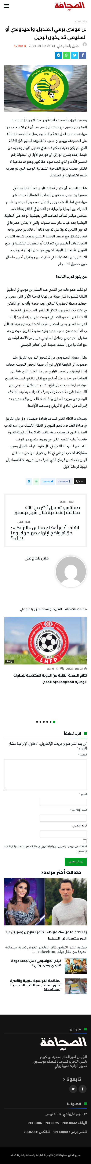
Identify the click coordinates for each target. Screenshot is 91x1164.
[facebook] (82, 56)
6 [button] (37, 722)
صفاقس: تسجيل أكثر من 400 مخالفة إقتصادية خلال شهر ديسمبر (47, 507)
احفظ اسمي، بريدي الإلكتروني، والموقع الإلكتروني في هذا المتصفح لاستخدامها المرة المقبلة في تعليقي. (45, 849)
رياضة (9, 661)
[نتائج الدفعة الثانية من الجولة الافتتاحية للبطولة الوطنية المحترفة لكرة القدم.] (45, 640)
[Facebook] (83, 1089)
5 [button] (40, 722)
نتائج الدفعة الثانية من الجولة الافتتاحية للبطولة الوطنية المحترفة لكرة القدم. (50, 678)
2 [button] (50, 722)
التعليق (82, 754)
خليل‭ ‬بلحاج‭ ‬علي (68, 46)
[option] (45, 651)
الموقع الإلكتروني (79, 825)
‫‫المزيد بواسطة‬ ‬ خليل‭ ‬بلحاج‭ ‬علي (41, 610)
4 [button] (44, 722)
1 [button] (54, 722)
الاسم (83, 794)
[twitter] (74, 56)
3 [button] (47, 722)
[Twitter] (73, 1089)
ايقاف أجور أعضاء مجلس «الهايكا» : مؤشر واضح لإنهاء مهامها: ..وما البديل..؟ (45, 530)
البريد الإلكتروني (78, 810)
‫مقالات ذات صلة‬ (76, 610)
